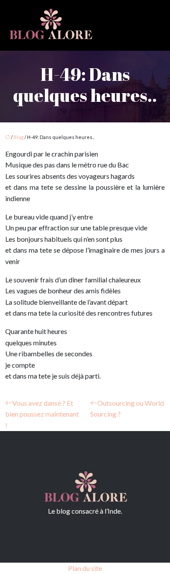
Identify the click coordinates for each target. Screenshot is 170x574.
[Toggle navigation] (153, 25)
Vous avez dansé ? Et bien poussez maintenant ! (42, 414)
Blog (19, 137)
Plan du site (85, 568)
